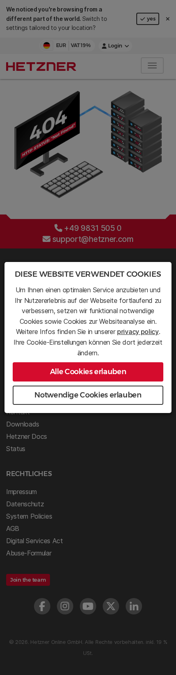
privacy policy (138, 331)
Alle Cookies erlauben (88, 371)
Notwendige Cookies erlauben (87, 395)
